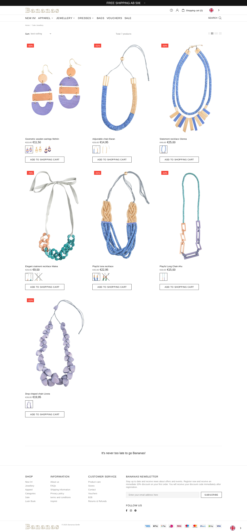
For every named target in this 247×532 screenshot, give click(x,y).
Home (27, 25)
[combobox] (215, 10)
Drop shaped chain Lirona (37, 393)
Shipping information (60, 489)
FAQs (53, 485)
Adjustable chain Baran (103, 139)
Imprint (53, 501)
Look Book (30, 501)
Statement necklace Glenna (173, 139)
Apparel (29, 489)
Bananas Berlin (42, 10)
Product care (94, 482)
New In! (29, 482)
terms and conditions (60, 497)
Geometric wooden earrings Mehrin (42, 139)
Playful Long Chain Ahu (171, 266)
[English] (215, 10)
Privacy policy (57, 493)
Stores (91, 485)
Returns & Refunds (97, 501)
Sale (27, 497)
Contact (92, 489)
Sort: (27, 34)
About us (54, 482)
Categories (30, 493)
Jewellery (29, 485)
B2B (90, 497)
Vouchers (92, 493)
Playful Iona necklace (102, 266)
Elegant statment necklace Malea (41, 266)
